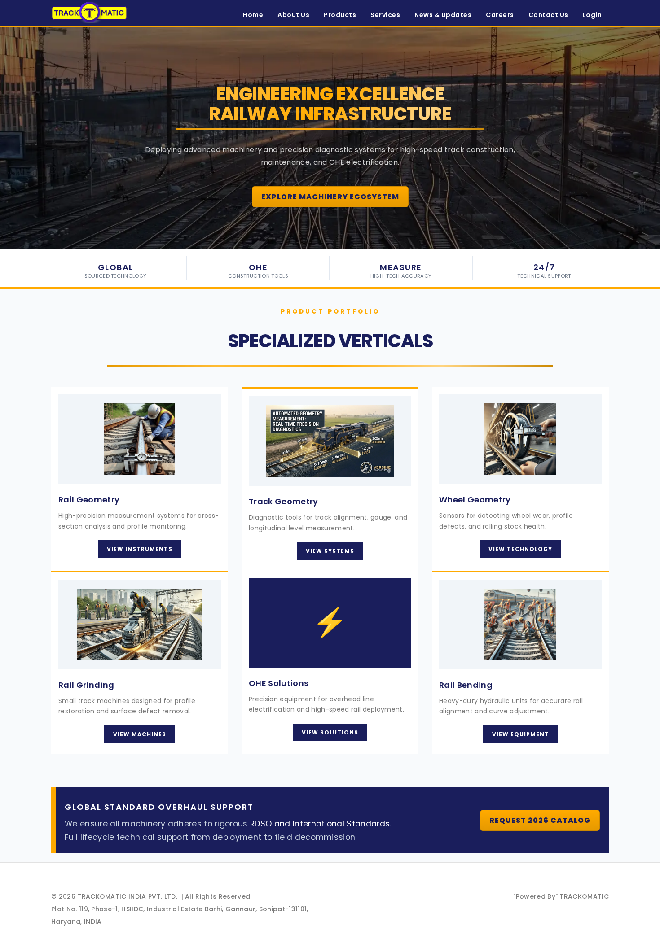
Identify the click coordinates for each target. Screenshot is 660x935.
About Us (293, 14)
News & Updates (442, 14)
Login (592, 14)
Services (385, 14)
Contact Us (548, 14)
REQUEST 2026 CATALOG (539, 820)
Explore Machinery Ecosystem (330, 197)
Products (340, 14)
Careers (500, 14)
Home (253, 14)
